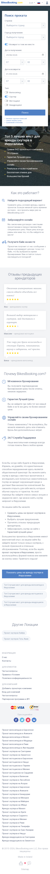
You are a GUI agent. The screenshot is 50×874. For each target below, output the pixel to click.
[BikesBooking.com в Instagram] (28, 720)
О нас (4, 657)
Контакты (6, 661)
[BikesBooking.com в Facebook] (16, 720)
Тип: (7, 88)
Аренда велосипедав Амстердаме (18, 748)
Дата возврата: (13, 69)
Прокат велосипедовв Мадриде (17, 740)
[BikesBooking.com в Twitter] (22, 720)
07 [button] (7, 62)
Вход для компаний (11, 692)
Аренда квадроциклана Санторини (18, 837)
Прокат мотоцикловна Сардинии (17, 773)
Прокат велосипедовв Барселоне (18, 730)
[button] (40, 3)
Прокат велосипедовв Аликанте (17, 733)
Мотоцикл (14, 101)
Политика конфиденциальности (17, 678)
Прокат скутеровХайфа (14, 633)
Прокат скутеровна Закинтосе (16, 755)
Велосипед (15, 92)
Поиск (25, 112)
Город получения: (14, 32)
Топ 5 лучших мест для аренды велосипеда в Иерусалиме (24, 586)
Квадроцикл (15, 105)
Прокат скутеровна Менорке (15, 798)
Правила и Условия (11, 674)
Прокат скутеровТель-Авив (16, 639)
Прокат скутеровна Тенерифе (16, 826)
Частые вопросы (9, 671)
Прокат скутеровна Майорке (15, 801)
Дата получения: (13, 50)
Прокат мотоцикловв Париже (16, 765)
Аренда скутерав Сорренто (15, 815)
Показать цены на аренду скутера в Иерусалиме (25, 574)
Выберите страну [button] (15, 25)
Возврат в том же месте (21, 44)
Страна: (8, 20)
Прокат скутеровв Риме (13, 823)
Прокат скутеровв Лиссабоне (16, 780)
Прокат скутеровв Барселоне (16, 787)
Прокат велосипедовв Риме (15, 744)
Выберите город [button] (15, 37)
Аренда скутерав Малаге (13, 808)
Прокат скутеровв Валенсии (15, 776)
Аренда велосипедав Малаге (15, 737)
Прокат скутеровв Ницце (14, 833)
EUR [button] (31, 2)
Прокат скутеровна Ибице (14, 805)
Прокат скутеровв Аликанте (15, 790)
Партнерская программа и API (16, 699)
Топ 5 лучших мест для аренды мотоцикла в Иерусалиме (23, 595)
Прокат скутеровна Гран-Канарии (17, 830)
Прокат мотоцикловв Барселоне (17, 758)
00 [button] (28, 62)
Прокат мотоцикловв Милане (16, 769)
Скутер (12, 96)
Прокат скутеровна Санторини (16, 751)
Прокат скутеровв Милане (14, 819)
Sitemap (25, 869)
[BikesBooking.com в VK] (34, 720)
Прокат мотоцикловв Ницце (15, 762)
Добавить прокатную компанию (17, 688)
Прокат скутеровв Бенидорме (16, 794)
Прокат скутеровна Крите (14, 812)
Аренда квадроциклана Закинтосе (18, 840)
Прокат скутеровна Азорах (14, 783)
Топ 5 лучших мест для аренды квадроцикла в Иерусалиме (24, 603)
